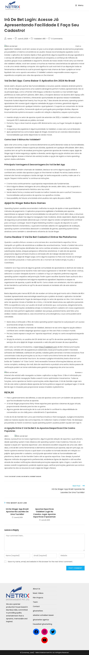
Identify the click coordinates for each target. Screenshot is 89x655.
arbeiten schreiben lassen (43, 615)
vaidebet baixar (35, 476)
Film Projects (38, 597)
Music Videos (38, 593)
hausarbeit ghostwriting (42, 624)
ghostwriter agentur (41, 620)
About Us (36, 589)
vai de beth (25, 476)
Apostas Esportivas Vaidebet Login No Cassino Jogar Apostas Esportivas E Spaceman (44, 513)
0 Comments (56, 39)
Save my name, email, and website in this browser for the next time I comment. (40, 561)
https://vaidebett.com (48, 347)
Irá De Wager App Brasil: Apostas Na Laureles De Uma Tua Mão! (17, 512)
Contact (36, 606)
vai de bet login (14, 476)
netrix (9, 39)
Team (35, 602)
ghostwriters (38, 611)
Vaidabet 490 (40, 39)
